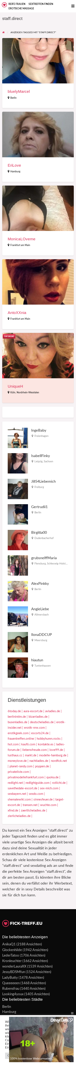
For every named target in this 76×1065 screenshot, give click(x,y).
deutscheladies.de (42, 722)
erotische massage (21, 8)
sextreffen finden (41, 4)
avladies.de (52, 711)
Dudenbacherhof (44, 538)
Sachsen (48, 461)
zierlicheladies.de (19, 816)
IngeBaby (38, 430)
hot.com (13, 744)
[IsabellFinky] (18, 463)
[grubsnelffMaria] (18, 565)
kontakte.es (46, 744)
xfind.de (13, 810)
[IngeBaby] (18, 438)
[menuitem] (17, 4)
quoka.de (52, 777)
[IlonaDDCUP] (18, 642)
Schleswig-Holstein (58, 563)
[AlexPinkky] (18, 591)
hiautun (37, 660)
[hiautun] (18, 667)
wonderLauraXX (14, 966)
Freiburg (39, 487)
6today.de (14, 711)
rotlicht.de (59, 782)
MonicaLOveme (21, 239)
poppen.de (42, 766)
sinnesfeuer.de (43, 799)
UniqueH (15, 386)
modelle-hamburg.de (52, 755)
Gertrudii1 (39, 507)
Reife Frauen (17, 4)
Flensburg (40, 563)
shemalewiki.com (19, 799)
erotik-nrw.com (34, 727)
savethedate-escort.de (22, 788)
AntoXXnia (17, 313)
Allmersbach (41, 614)
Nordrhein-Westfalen (28, 392)
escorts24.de (40, 733)
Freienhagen (41, 436)
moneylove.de (17, 760)
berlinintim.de (17, 716)
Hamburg (15, 171)
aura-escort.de (33, 711)
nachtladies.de (38, 760)
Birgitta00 (39, 533)
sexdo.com (36, 793)
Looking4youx (13, 994)
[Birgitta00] (18, 540)
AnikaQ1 (9, 944)
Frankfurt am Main (20, 245)
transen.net (30, 805)
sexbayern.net (17, 793)
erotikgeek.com (18, 733)
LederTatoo (10, 955)
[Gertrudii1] (18, 514)
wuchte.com (48, 805)
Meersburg (40, 640)
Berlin (13, 98)
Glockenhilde (12, 950)
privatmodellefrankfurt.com (26, 777)
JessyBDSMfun (13, 972)
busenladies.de (17, 722)
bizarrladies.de (38, 716)
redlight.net (15, 782)
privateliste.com (18, 771)
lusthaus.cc (15, 755)
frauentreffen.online (21, 738)
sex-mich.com (49, 788)
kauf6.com (28, 744)
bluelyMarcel (19, 91)
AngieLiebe (40, 609)
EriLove (14, 165)
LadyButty (10, 977)
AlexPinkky (40, 584)
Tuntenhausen (42, 666)
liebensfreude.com (34, 749)
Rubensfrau (10, 988)
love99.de (56, 749)
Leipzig (38, 461)
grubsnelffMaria (44, 558)
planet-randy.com (21, 766)
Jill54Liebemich (43, 481)
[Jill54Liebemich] (18, 489)
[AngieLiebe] (18, 616)
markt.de (30, 755)
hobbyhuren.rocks (49, 738)
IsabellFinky (40, 456)
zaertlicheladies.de (33, 810)
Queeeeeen (11, 983)
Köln (12, 392)
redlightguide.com (37, 782)
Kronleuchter (12, 961)
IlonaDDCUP (41, 635)
